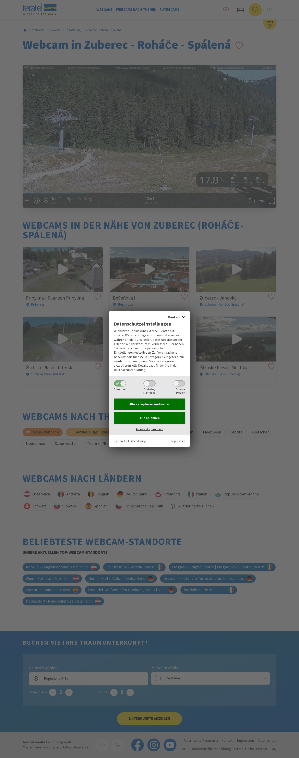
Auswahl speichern (149, 429)
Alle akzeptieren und (149, 404)
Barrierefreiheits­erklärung (130, 441)
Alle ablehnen (150, 418)
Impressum (178, 441)
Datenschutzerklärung (129, 370)
